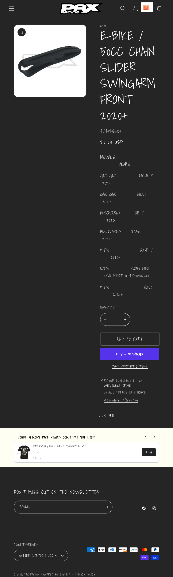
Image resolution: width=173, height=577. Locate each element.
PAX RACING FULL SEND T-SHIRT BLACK (59, 446)
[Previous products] (145, 437)
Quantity (107, 307)
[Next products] (154, 437)
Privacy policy (85, 574)
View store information (121, 400)
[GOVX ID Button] (147, 7)
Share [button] (109, 416)
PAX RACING (31, 574)
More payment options (130, 366)
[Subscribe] (106, 507)
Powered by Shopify (55, 574)
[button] (11, 8)
